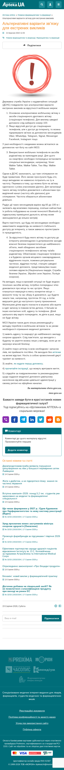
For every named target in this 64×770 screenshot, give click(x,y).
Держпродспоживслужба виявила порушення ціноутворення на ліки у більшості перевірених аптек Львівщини (30, 468)
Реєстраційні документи (32, 710)
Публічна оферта (32, 729)
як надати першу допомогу (28, 363)
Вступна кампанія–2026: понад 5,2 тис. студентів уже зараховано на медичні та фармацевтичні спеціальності (31, 496)
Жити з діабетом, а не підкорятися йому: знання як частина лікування (29, 482)
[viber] (5, 419)
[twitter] (40, 419)
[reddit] (49, 419)
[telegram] (23, 419)
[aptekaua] (58, 419)
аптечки (57, 352)
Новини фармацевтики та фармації (20, 38)
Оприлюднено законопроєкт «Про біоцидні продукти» (31, 566)
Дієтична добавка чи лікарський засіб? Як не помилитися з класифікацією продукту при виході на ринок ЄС (27, 589)
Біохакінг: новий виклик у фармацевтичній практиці (29, 576)
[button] (42, 4)
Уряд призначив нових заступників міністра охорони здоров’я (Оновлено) (27, 524)
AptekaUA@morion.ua (46, 764)
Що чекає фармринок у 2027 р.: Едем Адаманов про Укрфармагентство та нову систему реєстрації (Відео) (32, 511)
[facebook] (14, 419)
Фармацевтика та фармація (47, 38)
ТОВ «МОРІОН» (28, 764)
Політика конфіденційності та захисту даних (32, 717)
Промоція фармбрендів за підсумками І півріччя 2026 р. (31, 537)
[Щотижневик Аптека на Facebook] (60, 606)
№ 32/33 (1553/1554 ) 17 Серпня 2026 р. (21, 517)
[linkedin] (32, 419)
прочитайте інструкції (16, 368)
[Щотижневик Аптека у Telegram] (55, 606)
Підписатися (51, 618)
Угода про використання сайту (32, 723)
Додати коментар (18, 450)
